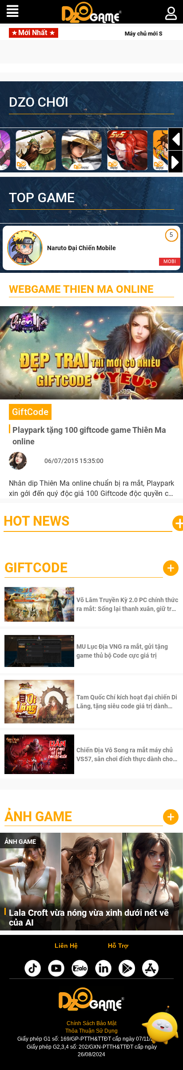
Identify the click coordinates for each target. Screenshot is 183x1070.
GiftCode (36, 567)
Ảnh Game (38, 816)
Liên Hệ (66, 946)
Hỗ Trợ (118, 946)
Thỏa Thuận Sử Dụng (91, 1031)
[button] (175, 162)
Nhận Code (126, 604)
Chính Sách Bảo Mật (91, 1023)
